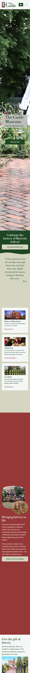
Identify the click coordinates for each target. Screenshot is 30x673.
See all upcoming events (15, 247)
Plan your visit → (9, 329)
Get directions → (9, 386)
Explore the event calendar (15, 559)
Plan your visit (15, 142)
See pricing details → (10, 358)
